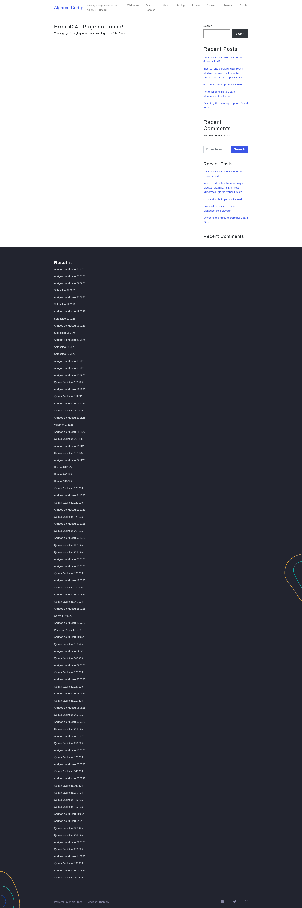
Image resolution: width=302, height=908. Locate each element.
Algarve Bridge (69, 7)
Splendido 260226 (64, 290)
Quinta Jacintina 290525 (68, 729)
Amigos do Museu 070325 (69, 870)
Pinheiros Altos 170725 (67, 629)
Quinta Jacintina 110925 (68, 587)
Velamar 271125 (63, 424)
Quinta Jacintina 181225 (68, 382)
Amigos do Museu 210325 (69, 842)
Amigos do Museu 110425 (69, 813)
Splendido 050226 (64, 332)
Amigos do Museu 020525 (69, 778)
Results (228, 5)
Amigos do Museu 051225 (69, 403)
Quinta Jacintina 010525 (68, 785)
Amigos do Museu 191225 (69, 375)
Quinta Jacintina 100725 (68, 644)
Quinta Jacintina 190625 (68, 686)
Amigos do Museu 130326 (69, 268)
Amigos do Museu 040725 (69, 651)
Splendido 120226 (64, 318)
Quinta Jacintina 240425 (68, 792)
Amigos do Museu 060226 (69, 325)
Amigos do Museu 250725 (69, 608)
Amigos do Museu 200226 (69, 297)
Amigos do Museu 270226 (69, 283)
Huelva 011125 (63, 467)
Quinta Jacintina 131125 (68, 452)
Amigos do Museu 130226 (69, 311)
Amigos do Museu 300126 (69, 339)
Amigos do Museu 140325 (69, 856)
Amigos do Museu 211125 (69, 431)
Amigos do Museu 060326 (69, 276)
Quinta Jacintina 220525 (68, 743)
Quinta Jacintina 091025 (68, 530)
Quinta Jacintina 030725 (68, 658)
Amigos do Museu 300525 (69, 721)
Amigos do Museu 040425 (69, 820)
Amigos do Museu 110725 (69, 636)
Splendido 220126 (64, 353)
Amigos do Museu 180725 (69, 622)
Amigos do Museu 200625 (69, 679)
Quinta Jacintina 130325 (68, 863)
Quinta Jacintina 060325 (68, 877)
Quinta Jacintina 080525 (68, 771)
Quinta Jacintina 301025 (68, 488)
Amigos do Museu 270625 (69, 665)
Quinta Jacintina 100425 (68, 806)
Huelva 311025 (63, 481)
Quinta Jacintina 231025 (68, 502)
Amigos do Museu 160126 (69, 361)
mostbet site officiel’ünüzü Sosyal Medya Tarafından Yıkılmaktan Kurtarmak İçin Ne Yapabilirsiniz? (223, 73)
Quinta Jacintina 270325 (68, 835)
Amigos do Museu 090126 (69, 368)
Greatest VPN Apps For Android (222, 84)
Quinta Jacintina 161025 (68, 516)
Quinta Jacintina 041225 (68, 410)
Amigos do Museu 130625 (69, 693)
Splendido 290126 (64, 346)
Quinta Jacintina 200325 (68, 849)
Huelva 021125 (63, 474)
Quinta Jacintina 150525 (68, 757)
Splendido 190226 (64, 304)
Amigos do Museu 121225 (69, 389)
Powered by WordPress (68, 901)
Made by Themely (98, 901)
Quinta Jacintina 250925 (68, 552)
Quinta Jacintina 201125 (68, 438)
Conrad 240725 (63, 615)
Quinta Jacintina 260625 (68, 672)
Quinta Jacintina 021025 (68, 545)
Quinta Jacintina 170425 (68, 799)
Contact (211, 5)
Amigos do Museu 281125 (69, 417)
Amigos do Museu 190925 (69, 566)
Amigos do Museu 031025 (69, 537)
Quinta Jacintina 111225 (68, 396)
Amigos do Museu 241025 (69, 495)
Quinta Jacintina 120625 (68, 700)
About (165, 5)
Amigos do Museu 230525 (69, 736)
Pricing (180, 5)
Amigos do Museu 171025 (69, 509)
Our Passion (150, 7)
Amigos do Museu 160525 (69, 750)
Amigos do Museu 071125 (69, 460)
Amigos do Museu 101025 (69, 523)
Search (207, 25)
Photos (196, 5)
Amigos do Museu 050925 (69, 594)
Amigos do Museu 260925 (69, 559)
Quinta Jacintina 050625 (68, 714)
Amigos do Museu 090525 (69, 764)
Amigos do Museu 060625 (69, 707)
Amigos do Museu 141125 (69, 445)
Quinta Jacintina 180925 (68, 573)
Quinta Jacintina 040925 (68, 601)
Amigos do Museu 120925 (69, 580)
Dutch (243, 5)
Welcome (133, 5)
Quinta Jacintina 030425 (68, 828)
